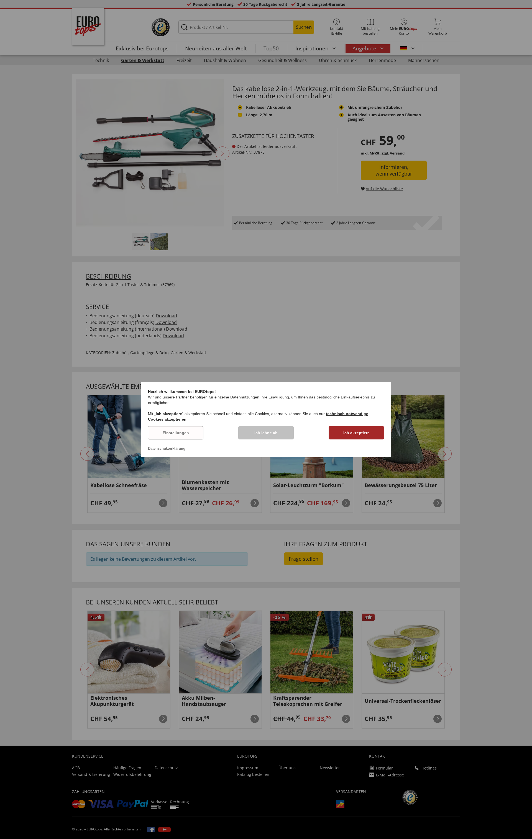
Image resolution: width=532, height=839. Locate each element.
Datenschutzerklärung (166, 448)
